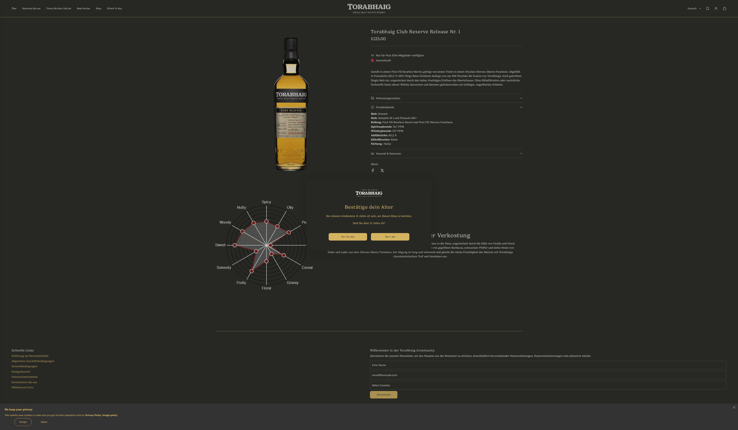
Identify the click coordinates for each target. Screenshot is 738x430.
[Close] (734, 407)
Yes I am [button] (390, 236)
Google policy (109, 415)
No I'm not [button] (348, 236)
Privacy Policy (93, 415)
